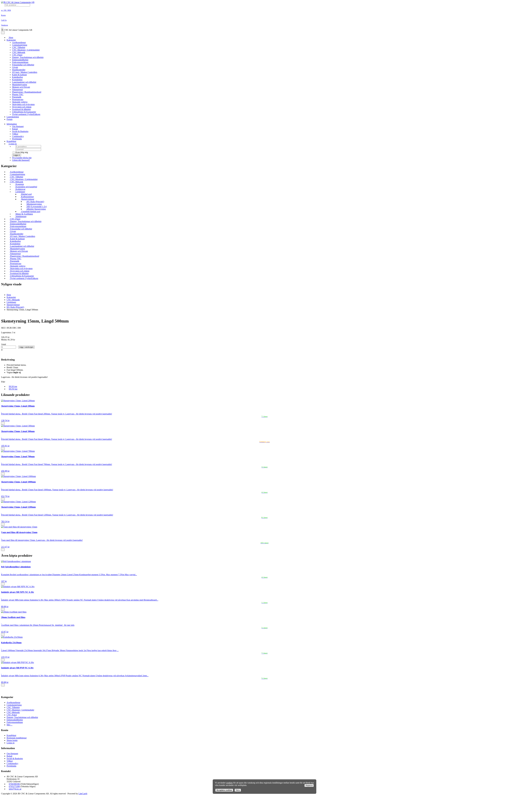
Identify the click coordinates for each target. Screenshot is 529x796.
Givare (15, 67)
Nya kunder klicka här (22, 158)
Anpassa (309, 785)
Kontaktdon (17, 79)
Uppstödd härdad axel (30, 211)
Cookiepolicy (18, 136)
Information (12, 124)
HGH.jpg (13, 386)
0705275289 (14, 786)
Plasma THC (17, 94)
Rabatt (15, 129)
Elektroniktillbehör (20, 60)
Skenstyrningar (27, 199)
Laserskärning (13, 117)
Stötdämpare (20, 216)
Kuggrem (19, 184)
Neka (238, 790)
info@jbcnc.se (15, 789)
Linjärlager (20, 192)
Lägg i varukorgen (26, 347)
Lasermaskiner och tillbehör (24, 82)
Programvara (17, 99)
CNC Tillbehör (18, 47)
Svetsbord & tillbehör (21, 109)
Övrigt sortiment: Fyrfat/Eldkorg (26, 114)
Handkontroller (18, 70)
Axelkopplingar (19, 42)
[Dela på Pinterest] (10, 354)
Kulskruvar (20, 189)
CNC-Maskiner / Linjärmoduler (26, 50)
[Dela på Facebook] (4, 354)
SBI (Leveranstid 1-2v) (36, 206)
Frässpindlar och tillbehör (23, 65)
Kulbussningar (27, 196)
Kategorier (11, 40)
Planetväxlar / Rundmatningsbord (26, 92)
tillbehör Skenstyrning (36, 209)
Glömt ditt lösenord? (21, 160)
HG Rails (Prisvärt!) (35, 201)
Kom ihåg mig (21, 152)
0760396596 (14, 784)
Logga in (12, 144)
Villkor (15, 134)
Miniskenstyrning (34, 204)
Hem (9, 295)
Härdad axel (26, 194)
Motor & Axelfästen (24, 214)
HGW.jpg (13, 389)
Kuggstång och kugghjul (26, 187)
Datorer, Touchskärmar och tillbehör (28, 57)
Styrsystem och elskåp (21, 107)
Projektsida (17, 139)
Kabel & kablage (19, 75)
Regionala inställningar (17, 738)
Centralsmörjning (19, 45)
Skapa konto (12, 740)
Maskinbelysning (19, 84)
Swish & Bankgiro (20, 131)
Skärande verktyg (19, 102)
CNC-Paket (17, 55)
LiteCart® (83, 793)
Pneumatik (16, 97)
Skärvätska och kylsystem (23, 104)
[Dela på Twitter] (7, 354)
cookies (229, 783)
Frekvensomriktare (20, 62)
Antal (3, 344)
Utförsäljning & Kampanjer (24, 112)
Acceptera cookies (224, 790)
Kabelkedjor (17, 77)
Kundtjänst (11, 141)
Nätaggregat (17, 89)
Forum (9, 119)
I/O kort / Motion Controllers (24, 72)
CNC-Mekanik (18, 52)
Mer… (9, 725)
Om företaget (18, 126)
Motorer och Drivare (21, 87)
